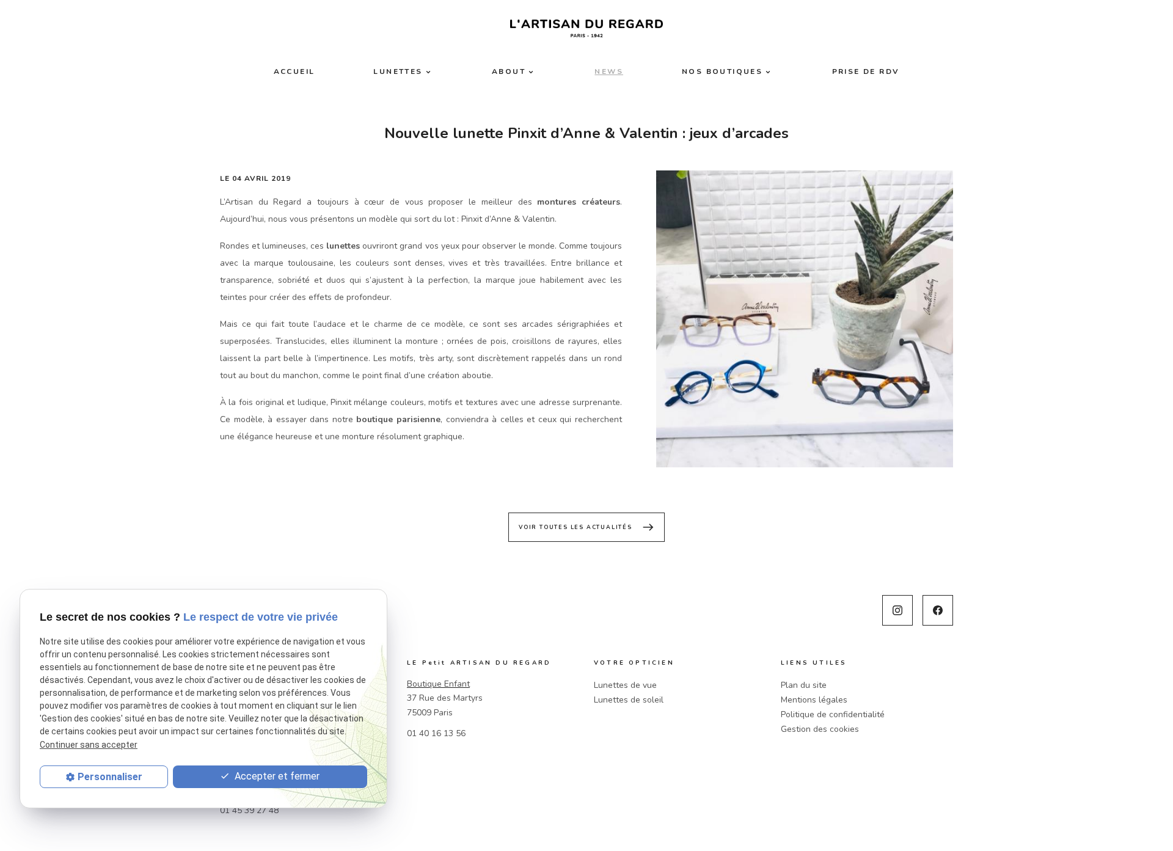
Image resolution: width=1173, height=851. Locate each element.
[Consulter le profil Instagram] (897, 610)
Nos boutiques (722, 71)
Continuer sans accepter (88, 745)
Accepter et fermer (276, 776)
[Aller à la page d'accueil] (586, 28)
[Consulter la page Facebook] (938, 610)
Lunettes (397, 71)
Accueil (294, 71)
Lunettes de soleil (628, 700)
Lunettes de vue (625, 685)
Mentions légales (814, 700)
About (508, 71)
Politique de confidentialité (833, 714)
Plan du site (804, 685)
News (608, 71)
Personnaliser (110, 777)
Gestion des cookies (820, 729)
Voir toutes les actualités (586, 527)
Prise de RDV (866, 71)
